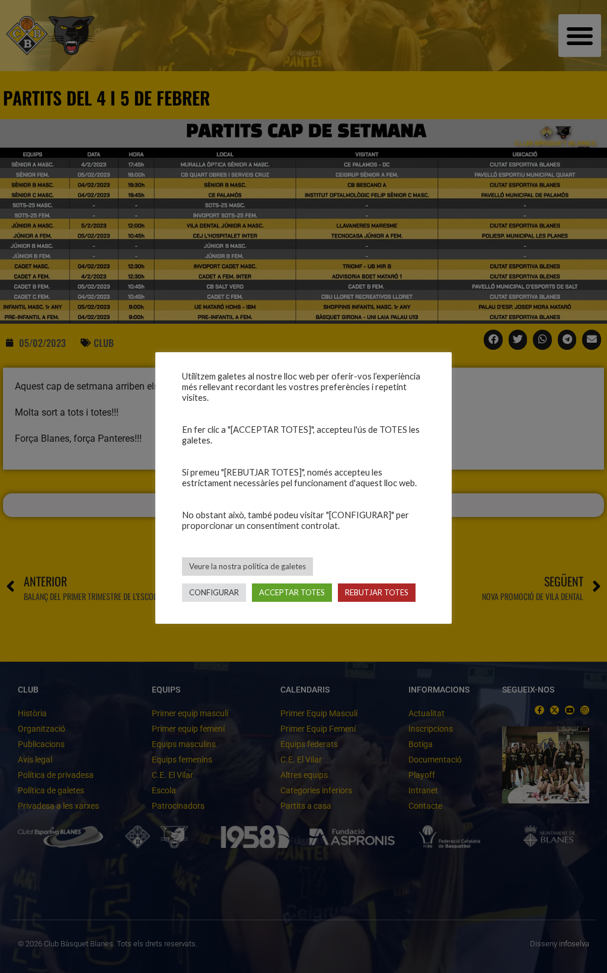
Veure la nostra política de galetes (247, 566)
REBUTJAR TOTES (376, 592)
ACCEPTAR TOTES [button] (292, 592)
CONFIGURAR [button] (214, 592)
